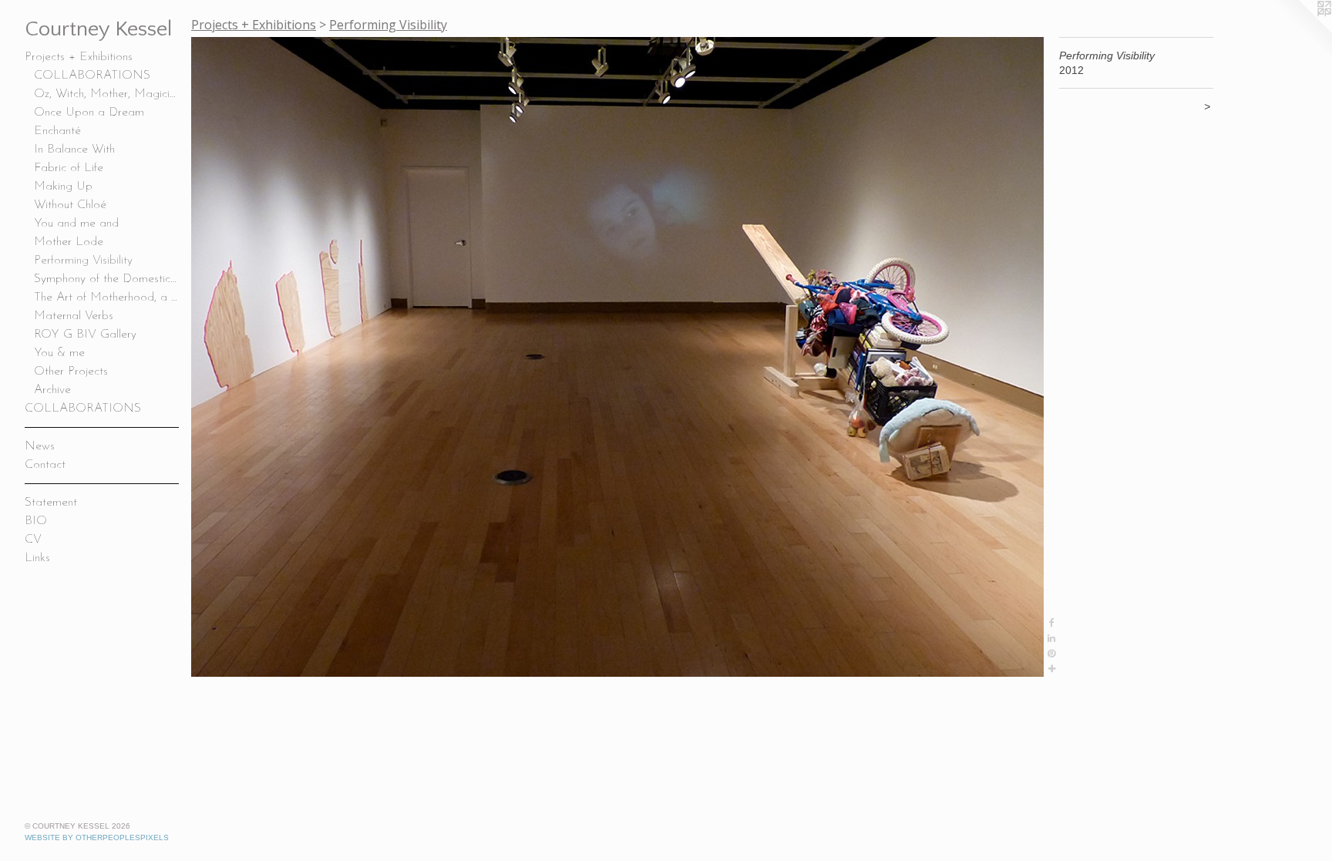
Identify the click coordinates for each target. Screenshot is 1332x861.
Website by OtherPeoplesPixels (97, 837)
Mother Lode (68, 242)
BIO (36, 521)
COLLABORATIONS (92, 75)
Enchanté (57, 131)
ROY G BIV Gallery (85, 334)
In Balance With (74, 149)
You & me (59, 353)
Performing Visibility (83, 260)
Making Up (63, 186)
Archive (52, 390)
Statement (51, 502)
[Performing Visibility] (617, 357)
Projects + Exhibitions (79, 57)
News (40, 446)
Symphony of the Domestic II (106, 279)
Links (37, 558)
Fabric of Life (68, 168)
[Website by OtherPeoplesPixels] (1301, 31)
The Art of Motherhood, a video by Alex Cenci (106, 297)
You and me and (76, 223)
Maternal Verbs (73, 316)
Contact (45, 465)
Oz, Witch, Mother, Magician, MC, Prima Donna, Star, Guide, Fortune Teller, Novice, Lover (106, 94)
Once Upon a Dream (89, 112)
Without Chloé (70, 205)
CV (33, 539)
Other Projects (71, 371)
